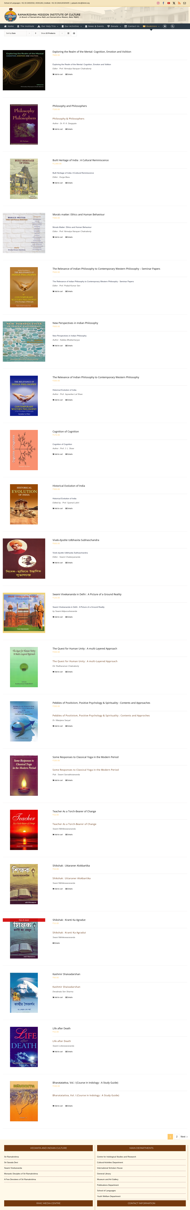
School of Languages (106, 1190)
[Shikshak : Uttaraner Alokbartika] (24, 884)
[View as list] (74, 33)
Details (70, 74)
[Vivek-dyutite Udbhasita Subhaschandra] (24, 558)
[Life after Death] (24, 1047)
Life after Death (62, 1028)
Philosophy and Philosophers (70, 106)
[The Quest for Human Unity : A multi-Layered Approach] (24, 667)
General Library (104, 1174)
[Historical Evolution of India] (24, 504)
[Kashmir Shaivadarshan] (24, 993)
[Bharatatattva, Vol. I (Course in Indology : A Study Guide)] (24, 1101)
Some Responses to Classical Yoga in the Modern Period (86, 757)
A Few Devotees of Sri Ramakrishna (20, 1179)
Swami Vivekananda (13, 1168)
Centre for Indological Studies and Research (116, 1157)
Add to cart (59, 74)
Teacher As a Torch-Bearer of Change (74, 811)
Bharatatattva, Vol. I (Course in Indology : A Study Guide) (85, 1082)
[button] (172, 26)
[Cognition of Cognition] (24, 450)
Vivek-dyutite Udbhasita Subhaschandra (76, 540)
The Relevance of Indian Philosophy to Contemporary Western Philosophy (96, 377)
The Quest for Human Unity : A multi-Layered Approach (85, 648)
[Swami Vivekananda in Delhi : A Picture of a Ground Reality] (24, 613)
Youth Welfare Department (108, 1196)
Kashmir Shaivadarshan (66, 974)
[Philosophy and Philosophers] (24, 124)
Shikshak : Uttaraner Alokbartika (71, 865)
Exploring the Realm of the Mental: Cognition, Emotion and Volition (92, 51)
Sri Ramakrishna (11, 1157)
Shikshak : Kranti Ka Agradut (69, 919)
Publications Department (108, 1185)
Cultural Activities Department (110, 1162)
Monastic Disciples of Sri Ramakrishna (21, 1174)
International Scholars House (110, 1168)
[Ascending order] (35, 33)
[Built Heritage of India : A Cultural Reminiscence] (24, 179)
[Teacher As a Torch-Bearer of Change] (24, 830)
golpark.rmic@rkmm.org (80, 3)
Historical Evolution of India (69, 485)
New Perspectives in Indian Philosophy (75, 323)
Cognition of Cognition (66, 431)
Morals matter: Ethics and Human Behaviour (79, 214)
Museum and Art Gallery (107, 1179)
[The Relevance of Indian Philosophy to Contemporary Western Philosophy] (24, 396)
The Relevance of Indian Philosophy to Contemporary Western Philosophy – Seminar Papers (106, 268)
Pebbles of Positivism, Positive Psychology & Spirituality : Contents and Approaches (101, 702)
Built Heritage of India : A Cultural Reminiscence (81, 160)
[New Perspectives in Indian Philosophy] (24, 341)
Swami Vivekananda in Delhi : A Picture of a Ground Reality (87, 594)
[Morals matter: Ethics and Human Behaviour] (24, 233)
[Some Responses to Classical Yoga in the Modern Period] (24, 776)
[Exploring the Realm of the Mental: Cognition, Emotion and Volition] (24, 70)
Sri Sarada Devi (11, 1162)
